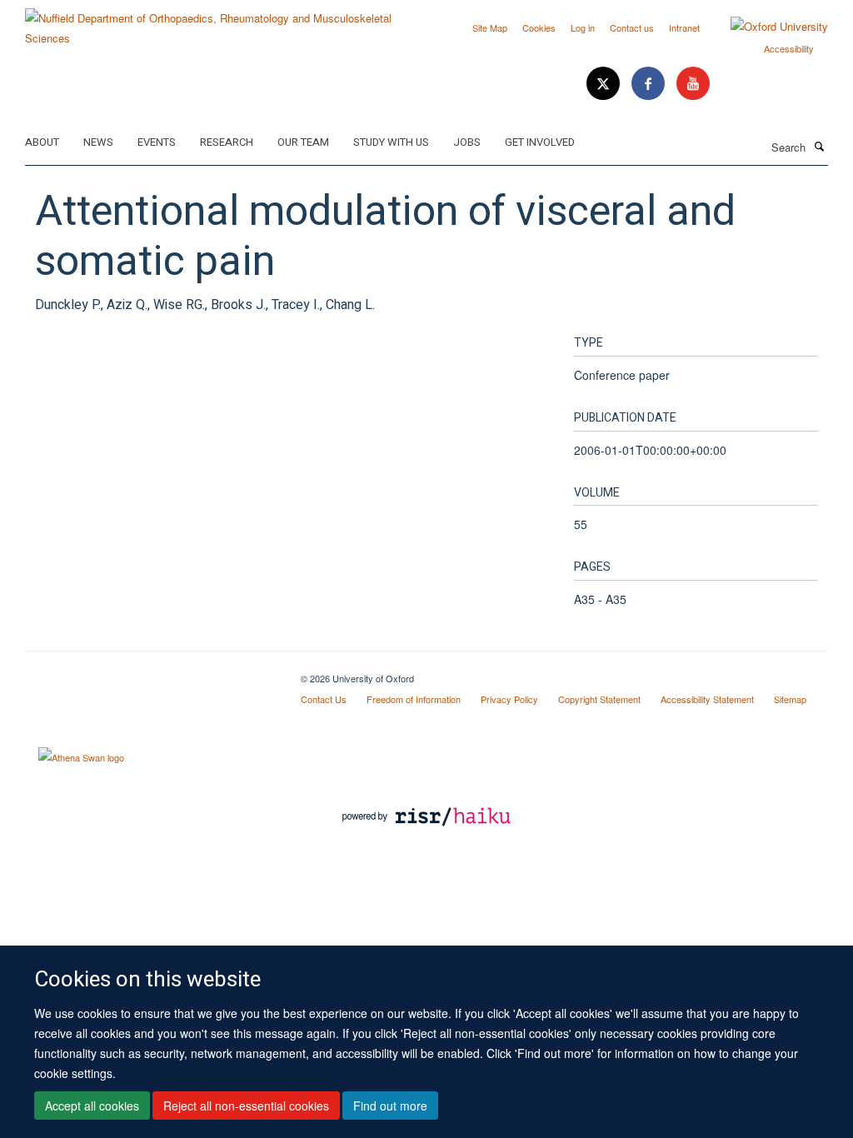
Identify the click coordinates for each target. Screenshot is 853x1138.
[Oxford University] (767, 27)
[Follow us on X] (604, 84)
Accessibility (789, 48)
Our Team (303, 142)
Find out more (390, 1105)
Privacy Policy (509, 699)
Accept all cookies (92, 1105)
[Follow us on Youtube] (693, 84)
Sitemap (790, 699)
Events (156, 142)
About (42, 142)
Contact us (632, 27)
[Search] (819, 146)
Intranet (684, 27)
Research (226, 142)
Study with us (391, 142)
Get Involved (540, 142)
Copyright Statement (599, 699)
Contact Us (324, 699)
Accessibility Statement (707, 699)
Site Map (489, 27)
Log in (583, 27)
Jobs (467, 142)
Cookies (539, 27)
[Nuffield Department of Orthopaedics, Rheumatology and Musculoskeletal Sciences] (219, 22)
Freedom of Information (414, 699)
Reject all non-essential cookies (246, 1105)
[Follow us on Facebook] (649, 84)
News (98, 142)
